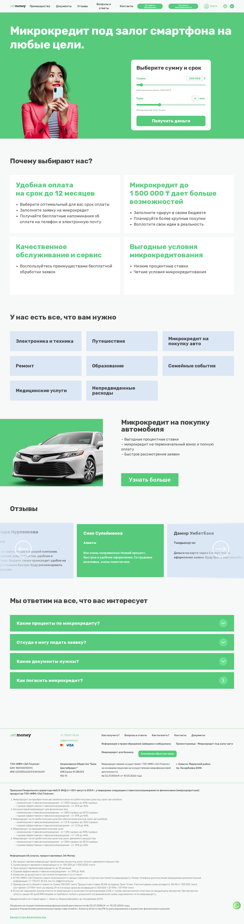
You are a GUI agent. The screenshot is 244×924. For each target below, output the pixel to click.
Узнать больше (150, 479)
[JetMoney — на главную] (18, 6)
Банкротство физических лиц (28, 917)
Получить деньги (171, 121)
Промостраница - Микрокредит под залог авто (204, 743)
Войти (213, 6)
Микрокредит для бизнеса (117, 752)
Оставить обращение (150, 6)
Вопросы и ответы (104, 6)
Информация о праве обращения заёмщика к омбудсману (136, 743)
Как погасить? (160, 735)
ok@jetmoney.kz (69, 740)
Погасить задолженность (183, 6)
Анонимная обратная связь (157, 753)
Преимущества (40, 6)
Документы (64, 6)
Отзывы (82, 6)
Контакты (126, 6)
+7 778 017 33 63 (69, 735)
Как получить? (111, 735)
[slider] (170, 85)
